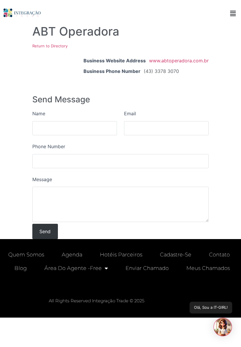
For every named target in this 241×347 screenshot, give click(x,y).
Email (130, 113)
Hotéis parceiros (121, 254)
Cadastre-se (175, 254)
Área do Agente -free (73, 268)
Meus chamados (208, 268)
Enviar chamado (147, 268)
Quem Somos (26, 254)
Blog (20, 268)
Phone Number (48, 146)
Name (38, 113)
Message (42, 179)
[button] (233, 13)
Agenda (72, 254)
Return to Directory (50, 46)
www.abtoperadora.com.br (179, 61)
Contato (219, 254)
